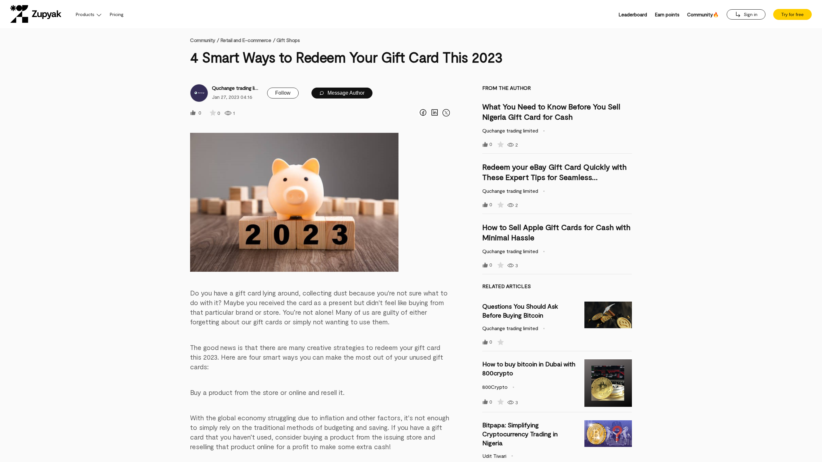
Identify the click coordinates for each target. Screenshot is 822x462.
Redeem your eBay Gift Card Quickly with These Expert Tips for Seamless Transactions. (554, 177)
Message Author (345, 93)
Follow (283, 93)
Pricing (117, 14)
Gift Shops (288, 40)
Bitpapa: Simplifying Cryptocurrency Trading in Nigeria (520, 434)
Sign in (749, 14)
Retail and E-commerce (245, 40)
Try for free (792, 14)
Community (204, 40)
